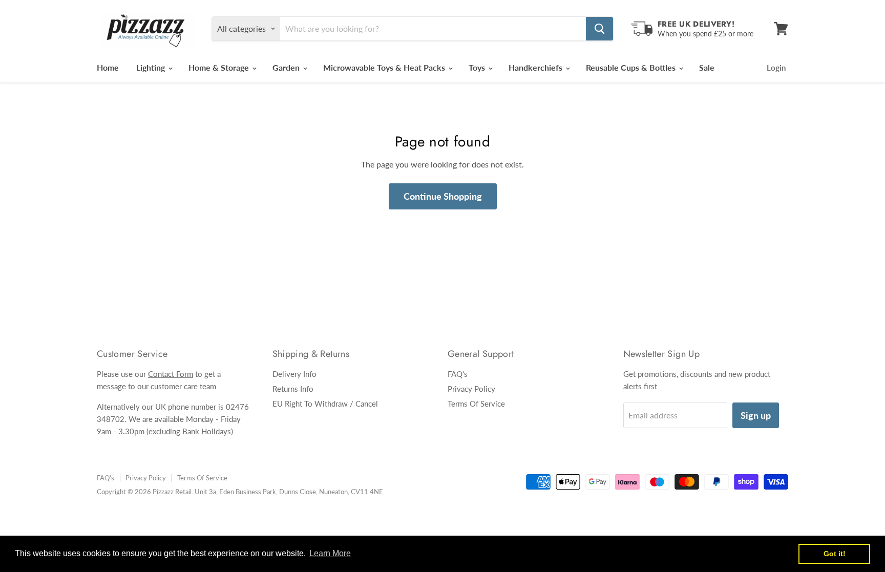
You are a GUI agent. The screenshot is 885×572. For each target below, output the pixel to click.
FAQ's (458, 373)
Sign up (756, 415)
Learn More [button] (330, 553)
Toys (478, 67)
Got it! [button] (835, 553)
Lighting (151, 67)
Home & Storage (219, 67)
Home (108, 67)
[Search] (599, 28)
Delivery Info (294, 373)
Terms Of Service (476, 403)
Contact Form (170, 373)
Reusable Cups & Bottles (632, 67)
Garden (287, 67)
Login (776, 67)
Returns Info (292, 388)
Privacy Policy (471, 388)
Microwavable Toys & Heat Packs (385, 67)
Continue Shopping (443, 196)
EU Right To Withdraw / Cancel (325, 403)
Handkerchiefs (536, 67)
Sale (706, 67)
